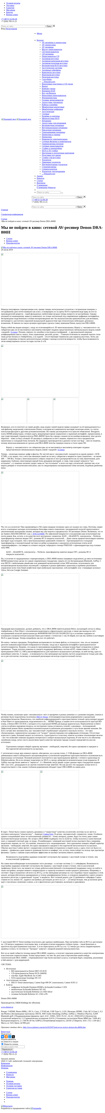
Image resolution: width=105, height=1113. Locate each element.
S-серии (14, 332)
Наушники (46, 121)
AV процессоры (49, 45)
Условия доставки (14, 1086)
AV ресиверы (48, 47)
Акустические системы (52, 68)
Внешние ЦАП (48, 91)
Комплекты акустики (51, 72)
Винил (45, 86)
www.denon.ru (7, 1007)
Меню (39, 33)
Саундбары (47, 79)
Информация (6, 1066)
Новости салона (11, 1044)
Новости (52, 187)
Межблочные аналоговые (53, 107)
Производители (13, 1097)
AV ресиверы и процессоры (54, 42)
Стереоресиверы (49, 167)
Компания (5, 1063)
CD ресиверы (48, 54)
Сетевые (45, 114)
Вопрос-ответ (12, 1095)
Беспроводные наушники (53, 125)
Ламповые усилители (51, 162)
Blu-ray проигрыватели (52, 49)
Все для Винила (49, 93)
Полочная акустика (50, 77)
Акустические (48, 111)
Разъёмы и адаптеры (51, 116)
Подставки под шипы (51, 155)
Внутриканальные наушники (54, 128)
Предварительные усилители (54, 164)
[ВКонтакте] (2, 1036)
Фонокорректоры (49, 98)
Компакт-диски (48, 88)
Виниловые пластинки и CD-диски (57, 84)
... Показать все (48, 82)
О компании (42, 187)
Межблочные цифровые (52, 109)
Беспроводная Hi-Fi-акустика (54, 65)
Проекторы (47, 137)
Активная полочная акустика (54, 63)
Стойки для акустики (51, 157)
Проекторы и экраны (51, 134)
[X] (13, 1036)
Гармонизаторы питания (52, 144)
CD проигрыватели (50, 52)
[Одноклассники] (6, 1036)
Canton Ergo (48, 834)
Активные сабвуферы (51, 70)
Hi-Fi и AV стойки (50, 151)
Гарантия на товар (14, 1088)
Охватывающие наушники (53, 132)
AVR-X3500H (38, 534)
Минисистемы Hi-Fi (50, 118)
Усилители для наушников (53, 171)
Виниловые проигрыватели (54, 95)
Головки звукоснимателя (52, 100)
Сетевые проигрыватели (52, 146)
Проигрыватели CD (50, 56)
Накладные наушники (51, 130)
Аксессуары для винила (52, 102)
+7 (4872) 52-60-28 (9, 19)
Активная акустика (50, 59)
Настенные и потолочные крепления (58, 153)
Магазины (10, 1077)
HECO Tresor (42, 717)
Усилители (46, 160)
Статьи (9, 1092)
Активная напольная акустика (55, 61)
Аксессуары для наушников (54, 123)
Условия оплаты (13, 1083)
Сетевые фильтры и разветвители (56, 141)
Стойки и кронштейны (52, 148)
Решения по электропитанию (54, 139)
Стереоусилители (49, 169)
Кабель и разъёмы (49, 105)
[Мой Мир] (9, 1036)
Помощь (4, 1068)
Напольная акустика (51, 75)
